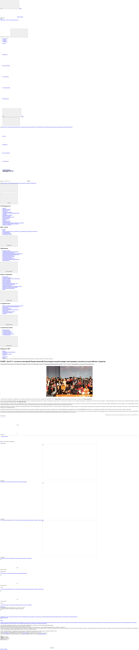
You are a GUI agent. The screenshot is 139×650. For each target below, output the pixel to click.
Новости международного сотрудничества (10, 309)
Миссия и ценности (6, 210)
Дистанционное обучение (7, 257)
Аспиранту (11, 19)
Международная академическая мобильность (11, 259)
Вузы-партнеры (5, 307)
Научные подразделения (7, 285)
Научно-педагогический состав (8, 255)
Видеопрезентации (6, 232)
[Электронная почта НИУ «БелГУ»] (4, 17)
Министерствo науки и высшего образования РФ (104, 622)
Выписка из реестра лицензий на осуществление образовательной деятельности (80, 622)
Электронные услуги (6, 220)
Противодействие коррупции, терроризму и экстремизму (13, 222)
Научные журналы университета (9, 284)
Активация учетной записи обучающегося (10, 251)
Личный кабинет (20, 16)
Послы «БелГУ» (6, 310)
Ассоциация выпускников (7, 312)
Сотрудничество (6, 76)
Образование (5, 54)
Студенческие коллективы (7, 331)
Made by (3, 649)
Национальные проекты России (8, 288)
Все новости (2, 606)
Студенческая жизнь (6, 87)
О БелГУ (4, 43)
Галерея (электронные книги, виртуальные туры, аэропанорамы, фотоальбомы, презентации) (20, 231)
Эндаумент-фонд (6, 218)
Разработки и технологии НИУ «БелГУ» (10, 287)
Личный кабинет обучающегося (8, 252)
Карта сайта (36, 622)
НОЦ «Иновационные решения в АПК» (10, 283)
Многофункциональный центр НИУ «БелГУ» (11, 254)
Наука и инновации (6, 65)
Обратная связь (44, 623)
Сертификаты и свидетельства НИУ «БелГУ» (11, 213)
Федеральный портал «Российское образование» (123, 622)
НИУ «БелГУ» (5, 356)
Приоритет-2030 (6, 98)
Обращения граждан (6, 221)
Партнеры (4, 313)
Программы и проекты (7, 277)
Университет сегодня (6, 209)
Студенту (7, 19)
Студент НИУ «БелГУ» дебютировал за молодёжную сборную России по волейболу (16, 558)
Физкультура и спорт (6, 330)
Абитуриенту (2, 19)
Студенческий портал (7, 334)
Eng (20, 8)
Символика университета (7, 212)
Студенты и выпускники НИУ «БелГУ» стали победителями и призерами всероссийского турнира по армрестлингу (22, 520)
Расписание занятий (6, 250)
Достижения (5, 211)
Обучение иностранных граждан (9, 258)
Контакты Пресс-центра (7, 234)
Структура (5, 214)
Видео (4, 230)
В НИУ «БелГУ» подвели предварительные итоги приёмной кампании (13, 481)
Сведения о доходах (15, 623)
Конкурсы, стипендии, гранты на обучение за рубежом (13, 305)
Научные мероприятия (7, 280)
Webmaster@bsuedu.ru (42, 633)
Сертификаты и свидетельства (24, 622)
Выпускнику (16, 19)
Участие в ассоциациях (7, 308)
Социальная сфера (6, 329)
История (4, 208)
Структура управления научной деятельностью (11, 278)
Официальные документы (7, 215)
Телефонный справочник (14, 622)
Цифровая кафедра (6, 260)
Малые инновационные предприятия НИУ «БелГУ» (12, 286)
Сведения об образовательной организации (11, 223)
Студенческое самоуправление (8, 333)
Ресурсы (4, 219)
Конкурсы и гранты (6, 279)
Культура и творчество (7, 332)
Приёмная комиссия (73, 616)
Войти (1, 441)
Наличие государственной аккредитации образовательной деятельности (51, 622)
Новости (4, 229)
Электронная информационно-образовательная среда (12, 253)
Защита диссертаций (6, 281)
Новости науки (5, 276)
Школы (4, 289)
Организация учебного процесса (9, 256)
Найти (29, 181)
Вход (1, 18)
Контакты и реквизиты (7, 224)
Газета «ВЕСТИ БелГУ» (7, 233)
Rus (1, 8)
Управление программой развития (9, 352)
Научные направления (7, 282)
